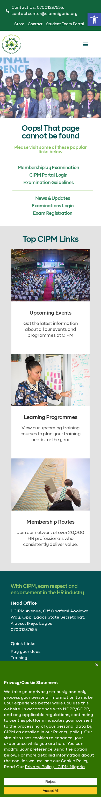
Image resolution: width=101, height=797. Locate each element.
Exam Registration (52, 213)
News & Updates (52, 198)
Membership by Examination (48, 168)
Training (19, 658)
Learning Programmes (50, 417)
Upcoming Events (50, 313)
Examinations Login (53, 206)
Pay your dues (25, 652)
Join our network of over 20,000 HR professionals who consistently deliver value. (50, 538)
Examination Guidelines (48, 182)
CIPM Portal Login (48, 175)
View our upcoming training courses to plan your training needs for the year (50, 434)
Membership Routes (50, 522)
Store (19, 24)
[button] (94, 19)
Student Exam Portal (65, 24)
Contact (35, 24)
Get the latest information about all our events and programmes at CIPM (50, 329)
